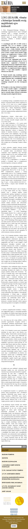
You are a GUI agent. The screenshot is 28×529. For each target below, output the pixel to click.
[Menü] (24, 3)
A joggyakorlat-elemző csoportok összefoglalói (11, 466)
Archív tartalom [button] (6, 491)
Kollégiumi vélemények (11, 13)
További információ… (14, 523)
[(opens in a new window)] (19, 501)
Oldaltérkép (5, 450)
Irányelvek (5, 458)
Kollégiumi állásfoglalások (9, 461)
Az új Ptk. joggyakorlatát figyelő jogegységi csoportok (11, 487)
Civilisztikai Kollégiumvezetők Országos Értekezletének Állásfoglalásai (13, 478)
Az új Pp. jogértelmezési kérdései (11, 474)
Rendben (14, 526)
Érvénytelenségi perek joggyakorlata (12, 482)
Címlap (3, 13)
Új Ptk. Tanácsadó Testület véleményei (12, 470)
